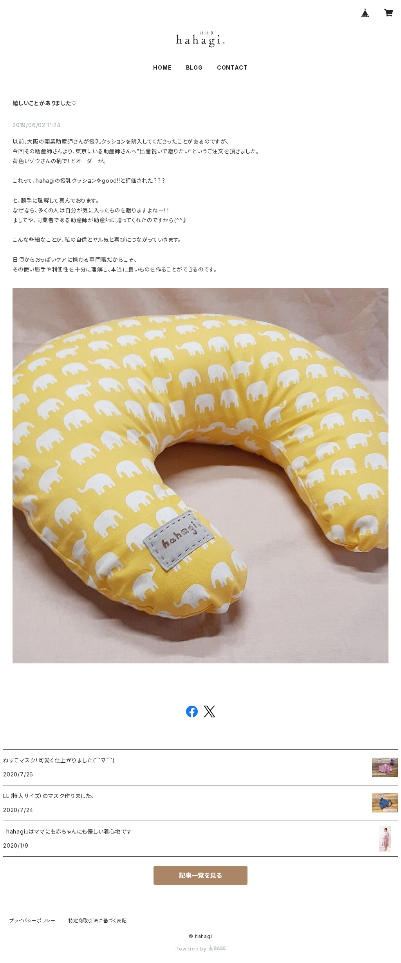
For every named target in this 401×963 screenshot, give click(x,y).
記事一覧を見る (200, 875)
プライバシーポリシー (32, 920)
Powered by (191, 949)
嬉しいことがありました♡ (45, 103)
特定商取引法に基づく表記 (97, 920)
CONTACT (232, 67)
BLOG (194, 67)
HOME (162, 67)
